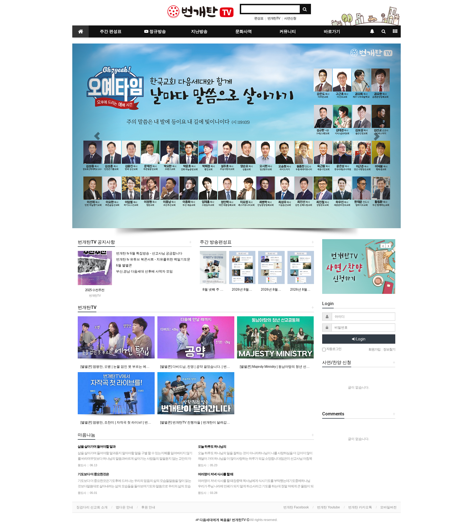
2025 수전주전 (94, 290)
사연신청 (290, 18)
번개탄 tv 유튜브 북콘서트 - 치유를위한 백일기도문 (153, 259)
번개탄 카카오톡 (360, 507)
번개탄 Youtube (328, 507)
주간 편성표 (111, 31)
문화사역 (243, 31)
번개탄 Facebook (296, 507)
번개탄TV (273, 18)
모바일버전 (388, 507)
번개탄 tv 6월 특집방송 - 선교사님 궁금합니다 (149, 253)
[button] (97, 136)
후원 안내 (148, 507)
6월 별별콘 (124, 265)
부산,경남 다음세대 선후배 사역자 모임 (144, 271)
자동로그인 (333, 349)
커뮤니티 (287, 31)
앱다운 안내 (124, 507)
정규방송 (157, 31)
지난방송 (199, 31)
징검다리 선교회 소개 (92, 507)
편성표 (258, 18)
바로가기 (332, 31)
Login (360, 339)
